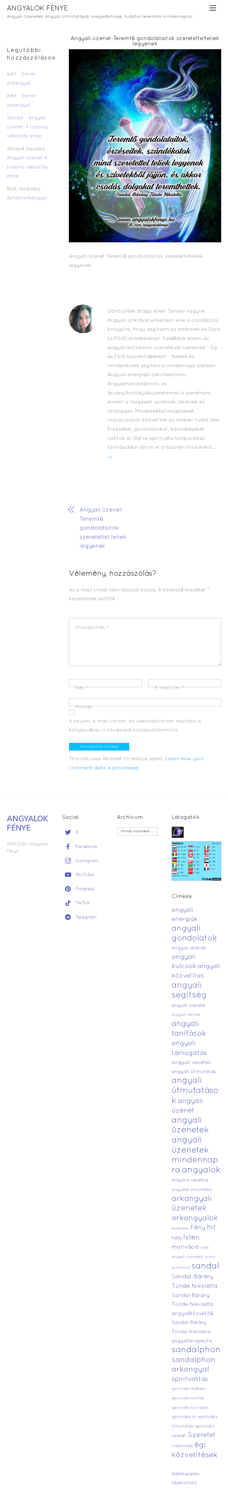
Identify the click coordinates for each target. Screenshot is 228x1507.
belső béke (180, 1228)
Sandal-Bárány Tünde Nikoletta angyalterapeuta (192, 1332)
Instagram (86, 861)
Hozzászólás (92, 628)
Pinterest (84, 889)
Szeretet (202, 1435)
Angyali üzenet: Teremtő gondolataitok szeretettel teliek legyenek (103, 528)
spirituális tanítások (190, 1408)
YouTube (84, 875)
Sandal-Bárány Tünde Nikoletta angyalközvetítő (192, 1304)
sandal (205, 1266)
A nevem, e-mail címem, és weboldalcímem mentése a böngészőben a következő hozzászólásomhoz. (135, 726)
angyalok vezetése (190, 1180)
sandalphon (196, 1350)
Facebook (86, 847)
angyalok (201, 1170)
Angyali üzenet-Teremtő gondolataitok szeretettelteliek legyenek (145, 41)
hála (177, 1238)
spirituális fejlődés (189, 1389)
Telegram (85, 917)
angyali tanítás (186, 1015)
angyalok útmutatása (192, 1190)
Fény (197, 1228)
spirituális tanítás (188, 1398)
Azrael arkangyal (27, 198)
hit (211, 1228)
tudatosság (182, 1446)
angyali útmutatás (194, 1072)
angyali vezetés (191, 1062)
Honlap (83, 707)
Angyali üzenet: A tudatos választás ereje (27, 127)
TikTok (82, 903)
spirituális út (184, 1417)
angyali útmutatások (195, 1091)
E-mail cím (169, 688)
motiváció (185, 1247)
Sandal (15, 118)
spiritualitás (190, 1379)
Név (82, 688)
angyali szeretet (189, 1006)
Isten (191, 1237)
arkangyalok (195, 1218)
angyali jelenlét (189, 948)
